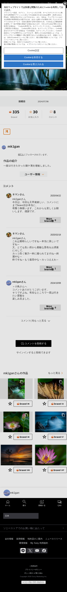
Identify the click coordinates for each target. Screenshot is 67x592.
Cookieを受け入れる (33, 64)
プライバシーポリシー (36, 44)
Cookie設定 (33, 50)
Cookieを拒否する (33, 57)
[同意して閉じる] (65, 3)
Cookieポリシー (29, 42)
